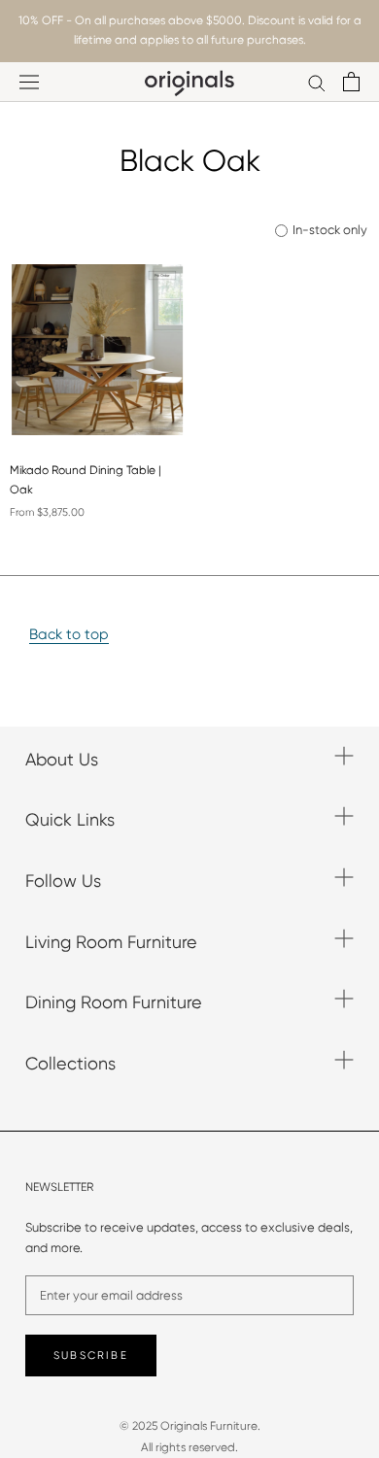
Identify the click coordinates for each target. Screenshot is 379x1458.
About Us (61, 759)
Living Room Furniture (111, 942)
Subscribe (90, 1355)
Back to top (69, 634)
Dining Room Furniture (113, 1002)
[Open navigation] (29, 82)
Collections (70, 1063)
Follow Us (63, 880)
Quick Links (70, 819)
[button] (81, 431)
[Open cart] (351, 81)
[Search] (317, 82)
